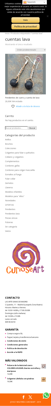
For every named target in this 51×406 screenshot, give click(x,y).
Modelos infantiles (13, 191)
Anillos (8, 139)
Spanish (31, 2)
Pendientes (10, 209)
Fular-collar (10, 178)
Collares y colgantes (14, 157)
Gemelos (9, 183)
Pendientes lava (12, 213)
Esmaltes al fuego (13, 174)
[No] (47, 16)
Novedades (10, 200)
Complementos (12, 161)
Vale (25, 19)
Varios (8, 231)
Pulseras (9, 222)
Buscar (32, 128)
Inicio (7, 33)
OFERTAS (9, 204)
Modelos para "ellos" (14, 196)
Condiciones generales (17, 344)
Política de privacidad (25, 26)
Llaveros (9, 187)
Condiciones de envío (16, 341)
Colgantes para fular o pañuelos (19, 152)
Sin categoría (11, 226)
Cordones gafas (12, 165)
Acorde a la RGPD (14, 352)
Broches (9, 144)
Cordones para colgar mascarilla (20, 170)
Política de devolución (17, 348)
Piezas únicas (11, 218)
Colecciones (10, 148)
